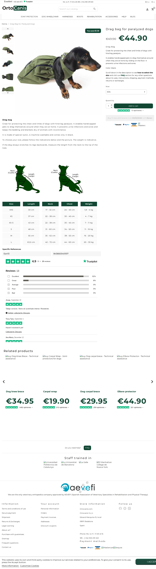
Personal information (50, 509)
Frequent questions (10, 543)
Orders (44, 513)
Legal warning (8, 526)
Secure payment (9, 513)
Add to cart (133, 106)
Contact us (6, 547)
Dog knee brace (15, 391)
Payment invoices (48, 517)
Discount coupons (48, 526)
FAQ (87, 448)
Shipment (6, 517)
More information (10, 566)
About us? (6, 530)
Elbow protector (126, 391)
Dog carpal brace (90, 391)
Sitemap (5, 539)
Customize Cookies (29, 566)
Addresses (45, 521)
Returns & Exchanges (11, 521)
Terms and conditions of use (14, 509)
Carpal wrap (50, 391)
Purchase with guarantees (13, 534)
